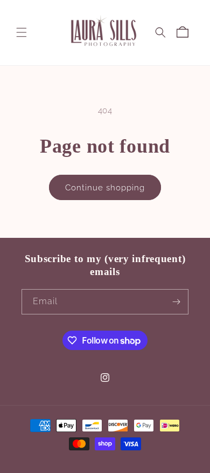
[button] (21, 32)
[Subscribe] (176, 301)
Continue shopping (105, 188)
